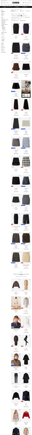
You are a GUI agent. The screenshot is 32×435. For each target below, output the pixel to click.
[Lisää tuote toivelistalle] (19, 23)
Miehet (5, 2)
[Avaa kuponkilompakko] (23, 2)
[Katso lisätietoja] (16, 39)
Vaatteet (15, 9)
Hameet (18, 9)
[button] (22, 11)
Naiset (2, 2)
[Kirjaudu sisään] (25, 2)
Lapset (7, 2)
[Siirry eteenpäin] (28, 5)
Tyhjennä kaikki (23, 20)
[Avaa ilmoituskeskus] (27, 2)
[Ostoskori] (30, 2)
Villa (21, 9)
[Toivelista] (28, 2)
